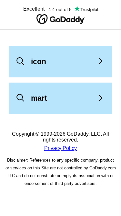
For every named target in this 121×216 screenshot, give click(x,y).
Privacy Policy (60, 148)
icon (38, 61)
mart (39, 98)
